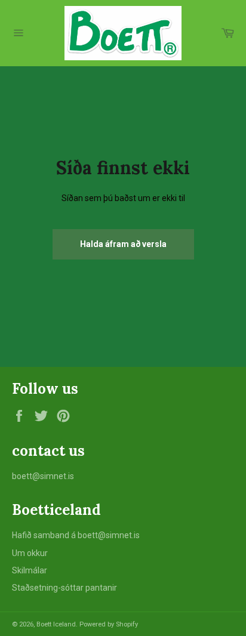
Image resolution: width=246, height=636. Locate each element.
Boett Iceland (56, 624)
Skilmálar (29, 570)
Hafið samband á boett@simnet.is (76, 535)
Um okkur (30, 553)
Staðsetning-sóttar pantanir (64, 587)
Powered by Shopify (108, 624)
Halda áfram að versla (123, 244)
